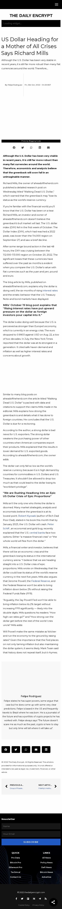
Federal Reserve (40, 581)
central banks (37, 532)
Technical (15, 872)
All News (46, 858)
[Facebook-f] (16, 898)
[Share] (53, 902)
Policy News (46, 862)
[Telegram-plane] (40, 898)
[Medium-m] (34, 898)
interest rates (50, 290)
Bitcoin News (46, 872)
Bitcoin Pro (15, 862)
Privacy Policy (38, 905)
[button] (56, 5)
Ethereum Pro (15, 867)
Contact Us (15, 877)
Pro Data (15, 858)
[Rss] (45, 898)
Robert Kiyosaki (27, 515)
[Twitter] (22, 898)
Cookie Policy (23, 905)
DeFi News (46, 867)
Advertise (46, 877)
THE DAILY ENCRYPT (31, 15)
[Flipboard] (28, 898)
